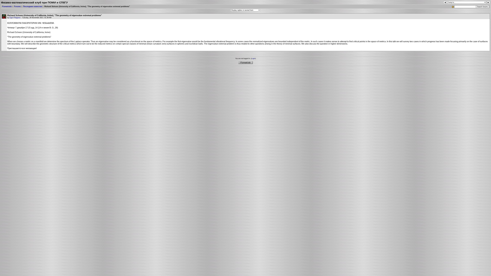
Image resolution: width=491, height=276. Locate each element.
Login (253, 58)
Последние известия (32, 6)
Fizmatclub (7, 6)
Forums (17, 6)
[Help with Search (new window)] (452, 7)
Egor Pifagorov (15, 18)
